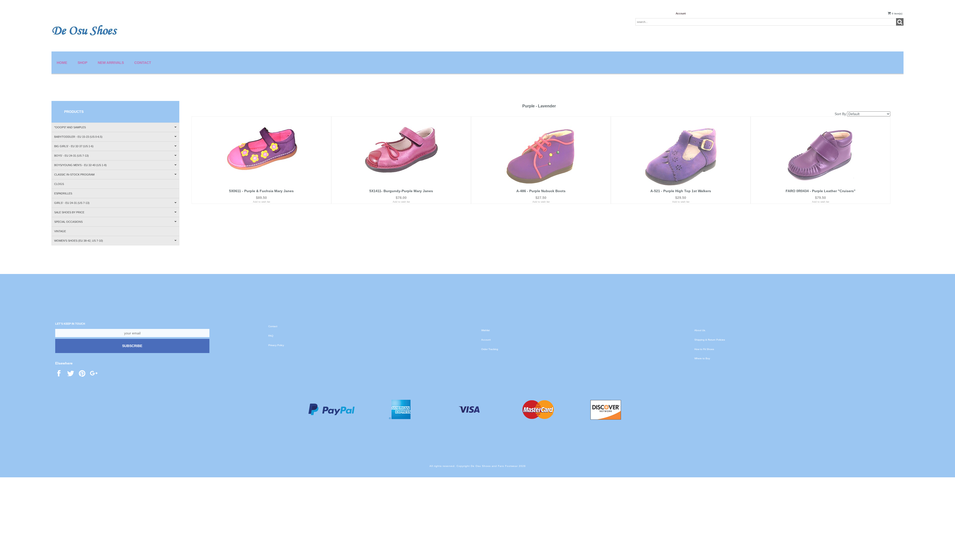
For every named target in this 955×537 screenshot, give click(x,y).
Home (62, 63)
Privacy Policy (276, 345)
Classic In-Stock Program (74, 174)
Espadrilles (63, 193)
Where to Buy (702, 358)
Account (681, 13)
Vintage (60, 231)
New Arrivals (111, 63)
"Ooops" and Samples (70, 127)
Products (74, 112)
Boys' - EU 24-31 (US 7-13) (71, 155)
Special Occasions (68, 221)
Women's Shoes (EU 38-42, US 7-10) (78, 240)
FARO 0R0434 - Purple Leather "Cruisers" (821, 191)
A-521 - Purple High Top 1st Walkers (680, 191)
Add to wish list (261, 201)
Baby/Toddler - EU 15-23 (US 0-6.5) (78, 136)
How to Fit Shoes (704, 349)
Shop (82, 63)
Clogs (59, 183)
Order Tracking (489, 349)
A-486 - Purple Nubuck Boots (541, 191)
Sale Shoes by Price (69, 212)
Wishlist (485, 330)
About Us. (700, 330)
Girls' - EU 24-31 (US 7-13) (72, 202)
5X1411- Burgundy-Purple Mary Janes (401, 191)
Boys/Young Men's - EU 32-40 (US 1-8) (80, 165)
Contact (142, 63)
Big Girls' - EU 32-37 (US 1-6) (74, 146)
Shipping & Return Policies (709, 339)
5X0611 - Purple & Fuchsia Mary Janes (261, 191)
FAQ (270, 335)
